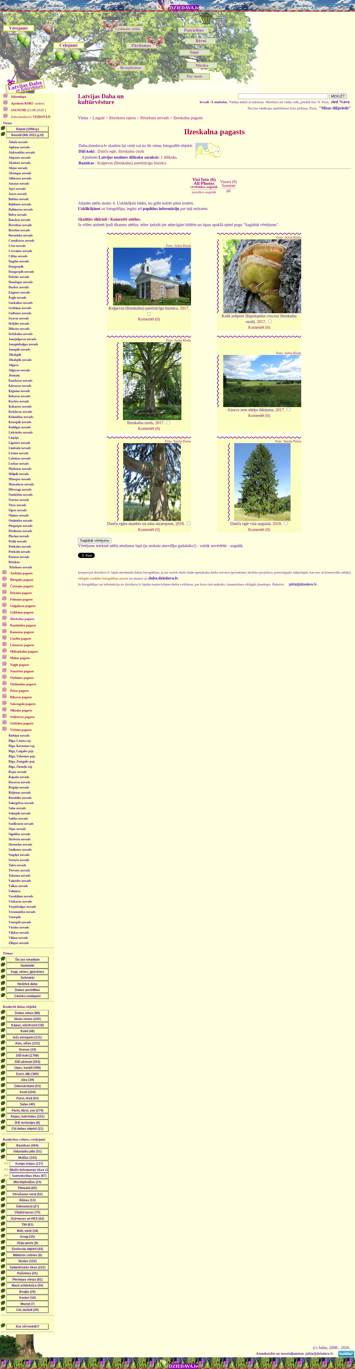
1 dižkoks (168, 157)
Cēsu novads (17, 246)
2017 (184, 308)
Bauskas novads (19, 220)
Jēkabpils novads (20, 360)
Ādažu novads (18, 142)
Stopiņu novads (19, 855)
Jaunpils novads (19, 349)
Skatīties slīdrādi (92, 219)
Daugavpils (16, 266)
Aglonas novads (19, 147)
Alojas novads (18, 168)
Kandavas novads (20, 380)
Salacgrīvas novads (21, 803)
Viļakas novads (19, 932)
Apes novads (17, 189)
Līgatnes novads (19, 443)
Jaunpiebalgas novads (23, 344)
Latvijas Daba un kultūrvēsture (101, 99)
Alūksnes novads (20, 178)
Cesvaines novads (20, 251)
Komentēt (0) (149, 319)
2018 (179, 523)
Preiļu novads (18, 541)
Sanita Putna (182, 441)
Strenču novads (19, 860)
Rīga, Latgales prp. (21, 751)
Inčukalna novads (21, 334)
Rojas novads (18, 772)
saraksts (27, 103)
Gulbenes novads (20, 313)
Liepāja (14, 437)
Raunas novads (19, 557)
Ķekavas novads (19, 396)
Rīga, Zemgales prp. (22, 761)
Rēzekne (14, 562)
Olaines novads (19, 515)
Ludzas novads (19, 463)
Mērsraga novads (20, 489)
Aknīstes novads (20, 163)
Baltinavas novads (21, 209)
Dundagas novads (21, 282)
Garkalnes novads (21, 303)
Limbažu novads (20, 448)
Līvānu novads (19, 453)
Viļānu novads (18, 938)
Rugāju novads (19, 787)
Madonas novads (20, 469)
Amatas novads (19, 183)
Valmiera (15, 891)
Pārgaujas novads (20, 526)
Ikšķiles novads (19, 323)
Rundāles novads (20, 798)
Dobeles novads (19, 277)
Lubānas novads (20, 458)
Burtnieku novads (21, 235)
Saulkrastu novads (21, 824)
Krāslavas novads (20, 412)
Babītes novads (19, 199)
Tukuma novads (19, 875)
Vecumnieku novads (22, 912)
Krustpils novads (20, 422)
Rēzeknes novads (20, 567)
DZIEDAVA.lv (184, 7)
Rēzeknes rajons (122, 118)
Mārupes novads (20, 479)
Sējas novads (17, 829)
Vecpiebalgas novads (22, 907)
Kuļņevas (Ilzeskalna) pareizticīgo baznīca (131, 163)
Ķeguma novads (19, 391)
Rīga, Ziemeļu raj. (20, 767)
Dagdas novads (19, 261)
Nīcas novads (17, 505)
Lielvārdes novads (21, 432)
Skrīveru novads (20, 839)
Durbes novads (19, 287)
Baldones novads (20, 204)
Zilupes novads (19, 943)
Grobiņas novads (20, 308)
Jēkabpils (15, 355)
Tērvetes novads (19, 870)
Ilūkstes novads (19, 329)
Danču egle (106, 151)
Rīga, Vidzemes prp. (22, 756)
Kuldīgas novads (20, 427)
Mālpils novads (19, 474)
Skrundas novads (20, 844)
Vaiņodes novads (20, 881)
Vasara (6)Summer (228, 183)
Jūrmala (14, 375)
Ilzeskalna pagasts (188, 118)
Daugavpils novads (21, 272)
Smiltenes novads (20, 849)
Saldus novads (18, 818)
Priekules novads (20, 546)
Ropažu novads (19, 777)
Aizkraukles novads (22, 152)
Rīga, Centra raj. (20, 741)
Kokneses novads (20, 406)
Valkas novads (18, 886)
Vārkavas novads (20, 901)
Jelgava (13, 365)
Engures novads (19, 292)
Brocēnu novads (19, 230)
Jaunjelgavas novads (22, 339)
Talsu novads (17, 865)
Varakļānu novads (21, 896)
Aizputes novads (20, 157)
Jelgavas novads (19, 370)
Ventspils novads (20, 922)
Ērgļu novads (18, 297)
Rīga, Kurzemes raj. (22, 746)
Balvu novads (18, 214)
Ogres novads (18, 510)
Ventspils (15, 917)
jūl (228, 190)
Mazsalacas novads (21, 484)
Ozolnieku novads (20, 520)
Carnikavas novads (22, 240)
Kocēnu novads (19, 401)
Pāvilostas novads (20, 531)
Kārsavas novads (20, 386)
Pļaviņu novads (19, 536)
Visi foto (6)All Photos (204, 183)
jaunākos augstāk (204, 192)
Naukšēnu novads (21, 495)
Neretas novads (19, 500)
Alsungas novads (20, 173)
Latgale (99, 118)
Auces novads (18, 194)
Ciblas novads (18, 256)
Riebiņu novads (19, 735)
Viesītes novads (19, 927)
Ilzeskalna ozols (131, 151)
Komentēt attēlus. (125, 219)
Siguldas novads (19, 834)
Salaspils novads (20, 813)
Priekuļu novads (19, 552)
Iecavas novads (19, 318)
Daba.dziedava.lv (30, 117)
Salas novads (17, 808)
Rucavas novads (19, 782)
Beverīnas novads (20, 225)
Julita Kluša (182, 246)
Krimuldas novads (21, 417)
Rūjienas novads (20, 792)
